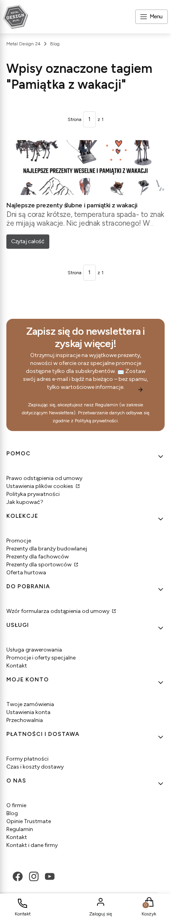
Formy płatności (27, 758)
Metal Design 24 (23, 44)
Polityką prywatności (96, 420)
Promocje (18, 540)
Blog (55, 44)
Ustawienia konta (28, 712)
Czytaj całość (28, 241)
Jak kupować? (24, 502)
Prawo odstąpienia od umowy (44, 478)
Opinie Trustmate (28, 821)
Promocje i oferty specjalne (41, 657)
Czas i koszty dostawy (35, 766)
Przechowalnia (24, 720)
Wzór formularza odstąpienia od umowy (58, 611)
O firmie (16, 805)
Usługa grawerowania (34, 649)
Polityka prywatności (33, 494)
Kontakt (16, 665)
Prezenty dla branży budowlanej (46, 548)
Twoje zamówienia (30, 704)
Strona (75, 119)
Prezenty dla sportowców (39, 564)
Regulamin (106, 405)
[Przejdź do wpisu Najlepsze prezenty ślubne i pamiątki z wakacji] (85, 167)
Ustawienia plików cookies (40, 486)
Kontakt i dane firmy (32, 845)
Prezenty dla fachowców (37, 556)
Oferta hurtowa (26, 572)
